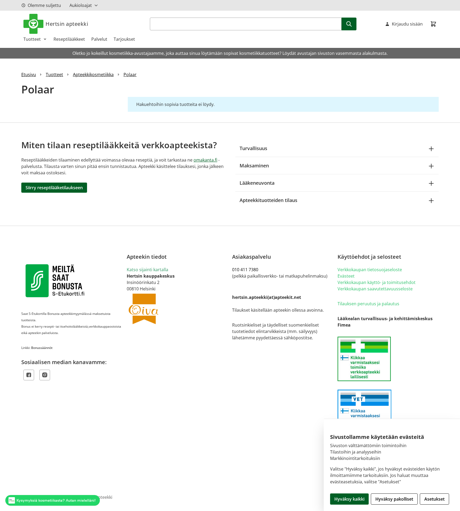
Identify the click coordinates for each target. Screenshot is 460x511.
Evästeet (346, 276)
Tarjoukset (124, 39)
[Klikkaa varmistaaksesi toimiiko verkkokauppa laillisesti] (388, 359)
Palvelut (99, 39)
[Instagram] (44, 375)
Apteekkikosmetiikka (93, 74)
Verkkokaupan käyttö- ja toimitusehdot (377, 282)
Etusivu (28, 74)
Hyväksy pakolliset (394, 499)
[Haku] (349, 24)
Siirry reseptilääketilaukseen (54, 188)
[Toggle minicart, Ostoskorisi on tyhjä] (433, 24)
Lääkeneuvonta (257, 183)
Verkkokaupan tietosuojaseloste (370, 270)
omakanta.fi (205, 160)
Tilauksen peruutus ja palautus (368, 304)
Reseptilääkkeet (69, 39)
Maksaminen (254, 165)
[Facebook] (28, 375)
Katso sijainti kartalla (147, 270)
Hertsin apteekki (67, 23)
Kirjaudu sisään (407, 24)
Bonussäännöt (41, 347)
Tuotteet (32, 39)
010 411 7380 (245, 270)
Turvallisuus (253, 148)
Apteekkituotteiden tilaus (268, 200)
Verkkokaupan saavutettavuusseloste (375, 289)
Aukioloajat (80, 5)
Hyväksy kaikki (349, 499)
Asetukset (434, 499)
